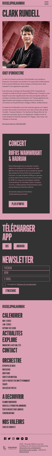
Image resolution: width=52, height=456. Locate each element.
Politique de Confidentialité (26, 284)
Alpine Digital (24, 452)
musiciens (6, 369)
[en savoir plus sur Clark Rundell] (14, 124)
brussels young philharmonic (14, 405)
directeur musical (9, 377)
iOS (7, 246)
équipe (4, 384)
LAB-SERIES (6, 324)
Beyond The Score (9, 328)
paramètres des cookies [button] (28, 450)
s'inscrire (10, 291)
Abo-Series (6, 320)
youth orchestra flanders (12, 409)
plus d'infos (18, 204)
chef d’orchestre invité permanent (16, 380)
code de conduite (9, 427)
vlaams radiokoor (9, 402)
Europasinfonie (8, 413)
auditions (6, 373)
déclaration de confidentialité (30, 448)
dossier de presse (9, 388)
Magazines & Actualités (11, 345)
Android (21, 246)
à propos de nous (8, 365)
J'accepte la (21, 284)
